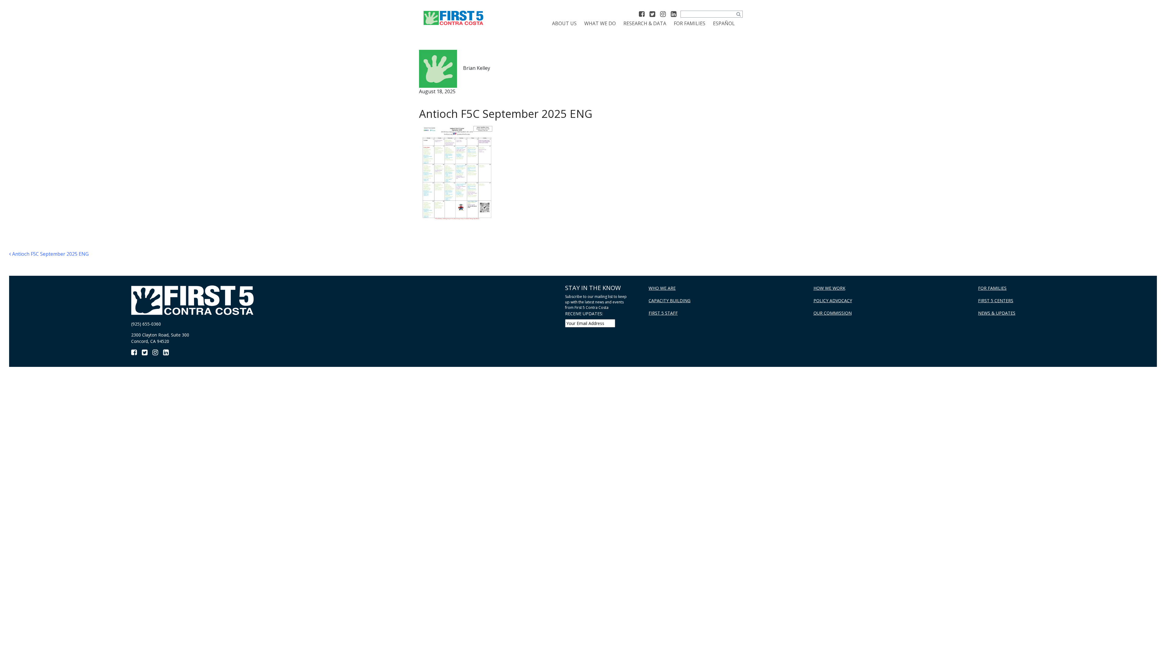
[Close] (926, 96)
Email (248, 243)
